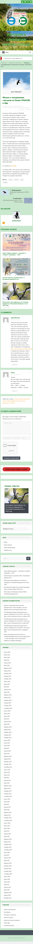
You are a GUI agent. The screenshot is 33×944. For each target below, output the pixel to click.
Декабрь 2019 (8, 844)
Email (29, 109)
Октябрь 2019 (7, 847)
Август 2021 (7, 799)
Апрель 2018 (7, 887)
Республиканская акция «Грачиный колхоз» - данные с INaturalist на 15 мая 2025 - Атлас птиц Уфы (16, 614)
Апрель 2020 (7, 834)
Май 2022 (6, 777)
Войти (5, 542)
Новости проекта (8, 107)
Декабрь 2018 (8, 866)
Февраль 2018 (8, 892)
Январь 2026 (7, 671)
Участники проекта (9, 925)
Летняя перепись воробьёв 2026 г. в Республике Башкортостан (13, 278)
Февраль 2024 (8, 727)
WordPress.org (7, 550)
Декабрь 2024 (8, 700)
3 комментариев (24, 107)
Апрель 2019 (7, 858)
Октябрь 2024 (7, 705)
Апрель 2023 (7, 751)
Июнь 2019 (7, 852)
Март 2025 (7, 692)
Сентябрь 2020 (8, 820)
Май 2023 (6, 748)
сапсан (16, 179)
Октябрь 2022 (7, 764)
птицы (10, 179)
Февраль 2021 (8, 812)
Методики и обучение (10, 915)
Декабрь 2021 (8, 791)
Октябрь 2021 (7, 794)
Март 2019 (7, 860)
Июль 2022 (7, 772)
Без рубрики (7, 912)
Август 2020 (7, 823)
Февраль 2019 (8, 863)
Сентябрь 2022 (8, 767)
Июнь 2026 (7, 657)
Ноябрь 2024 (7, 703)
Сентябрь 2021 (8, 796)
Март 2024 (7, 724)
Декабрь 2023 (8, 732)
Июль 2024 (7, 713)
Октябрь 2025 (7, 679)
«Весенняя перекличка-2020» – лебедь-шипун (13, 201)
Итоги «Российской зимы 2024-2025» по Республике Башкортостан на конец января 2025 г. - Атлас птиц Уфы (17, 636)
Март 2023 (7, 753)
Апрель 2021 (7, 807)
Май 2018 (6, 884)
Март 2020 (7, 836)
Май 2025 (6, 687)
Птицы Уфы (16, 107)
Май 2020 (6, 831)
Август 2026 (7, 652)
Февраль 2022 (8, 786)
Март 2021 (7, 810)
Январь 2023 (7, 759)
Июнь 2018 (7, 882)
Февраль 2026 (8, 668)
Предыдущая (16, 190)
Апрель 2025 (7, 689)
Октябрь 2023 (7, 737)
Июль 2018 (7, 879)
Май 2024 (6, 719)
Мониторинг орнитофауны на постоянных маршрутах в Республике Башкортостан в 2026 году (15, 303)
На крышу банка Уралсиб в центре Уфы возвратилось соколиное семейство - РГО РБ (16, 401)
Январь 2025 (7, 697)
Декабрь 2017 (8, 898)
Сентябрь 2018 (8, 874)
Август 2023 (7, 740)
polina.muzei (9, 106)
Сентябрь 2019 (8, 850)
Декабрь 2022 (8, 761)
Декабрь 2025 (8, 673)
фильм (5, 182)
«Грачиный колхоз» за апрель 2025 (20, 616)
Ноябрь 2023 (7, 735)
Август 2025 (7, 681)
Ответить (14, 364)
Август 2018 (7, 876)
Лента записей (8, 545)
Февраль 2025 (8, 695)
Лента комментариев (9, 547)
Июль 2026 (7, 655)
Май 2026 (6, 660)
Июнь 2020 (7, 828)
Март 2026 (7, 665)
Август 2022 (7, 769)
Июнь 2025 (7, 684)
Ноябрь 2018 (7, 868)
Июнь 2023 (7, 745)
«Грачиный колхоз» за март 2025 (20, 623)
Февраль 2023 (8, 756)
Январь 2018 (7, 895)
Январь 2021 (7, 815)
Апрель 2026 (7, 663)
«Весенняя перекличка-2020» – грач (20, 193)
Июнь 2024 (7, 716)
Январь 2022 (7, 788)
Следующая (17, 198)
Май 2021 (6, 804)
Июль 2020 (7, 826)
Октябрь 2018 (7, 871)
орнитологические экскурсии (12, 920)
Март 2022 (7, 783)
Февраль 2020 (8, 839)
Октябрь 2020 (7, 818)
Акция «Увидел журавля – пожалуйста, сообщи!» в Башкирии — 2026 (14, 254)
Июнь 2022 (7, 775)
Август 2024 (7, 711)
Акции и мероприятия (9, 909)
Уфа (22, 179)
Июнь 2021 (7, 802)
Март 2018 (7, 890)
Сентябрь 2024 (8, 708)
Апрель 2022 (7, 780)
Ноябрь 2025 (7, 676)
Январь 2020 (7, 842)
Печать (23, 109)
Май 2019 (6, 855)
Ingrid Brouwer (15, 318)
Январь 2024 (7, 729)
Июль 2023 (7, 743)
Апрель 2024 (7, 721)
